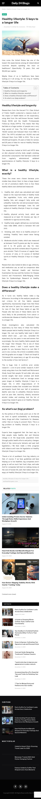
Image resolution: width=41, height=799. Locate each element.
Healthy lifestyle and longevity (15, 91)
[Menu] (3, 3)
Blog (4, 14)
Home (3, 9)
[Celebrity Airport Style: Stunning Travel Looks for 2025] (7, 749)
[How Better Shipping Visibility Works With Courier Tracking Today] (20, 569)
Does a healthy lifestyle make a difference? (21, 96)
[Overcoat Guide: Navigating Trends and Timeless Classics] (7, 655)
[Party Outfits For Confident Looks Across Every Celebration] (7, 612)
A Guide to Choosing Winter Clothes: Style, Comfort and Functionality (24, 621)
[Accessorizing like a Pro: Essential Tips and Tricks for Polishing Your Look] (7, 675)
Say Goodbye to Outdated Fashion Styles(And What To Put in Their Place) (26, 633)
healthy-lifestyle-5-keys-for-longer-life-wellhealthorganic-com (16, 480)
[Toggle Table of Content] (34, 88)
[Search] (38, 3)
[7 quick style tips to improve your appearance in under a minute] (7, 665)
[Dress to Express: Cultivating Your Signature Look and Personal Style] (7, 645)
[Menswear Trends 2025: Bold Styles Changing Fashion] (7, 759)
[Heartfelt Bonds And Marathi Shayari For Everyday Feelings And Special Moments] (20, 537)
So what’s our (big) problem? (15, 98)
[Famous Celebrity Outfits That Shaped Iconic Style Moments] (7, 770)
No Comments (21, 27)
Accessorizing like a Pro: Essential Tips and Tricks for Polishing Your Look (26, 674)
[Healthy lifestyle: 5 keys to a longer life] (20, 54)
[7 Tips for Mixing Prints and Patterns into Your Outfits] (7, 686)
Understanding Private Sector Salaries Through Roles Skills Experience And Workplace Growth (17, 519)
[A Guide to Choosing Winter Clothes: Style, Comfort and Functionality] (7, 622)
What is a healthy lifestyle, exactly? (18, 93)
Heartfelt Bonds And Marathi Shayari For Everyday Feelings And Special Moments (27, 730)
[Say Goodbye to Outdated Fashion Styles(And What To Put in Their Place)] (7, 633)
